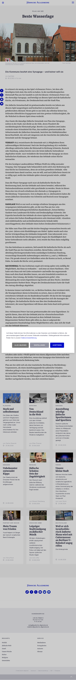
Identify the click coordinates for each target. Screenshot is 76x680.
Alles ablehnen (20, 345)
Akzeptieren (57, 345)
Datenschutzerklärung (29, 338)
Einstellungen (39, 345)
